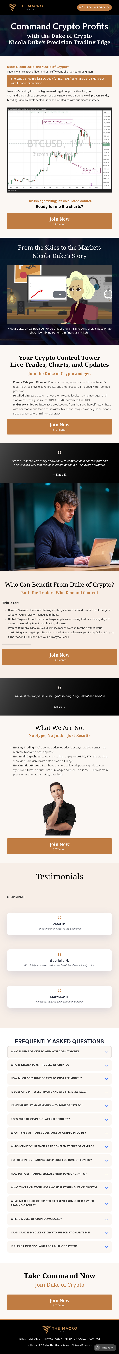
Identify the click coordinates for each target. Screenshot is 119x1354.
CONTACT (94, 1339)
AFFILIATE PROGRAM (75, 1339)
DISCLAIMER (35, 1339)
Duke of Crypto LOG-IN (92, 7)
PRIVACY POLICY (53, 1339)
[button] (106, 1052)
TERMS (22, 1339)
